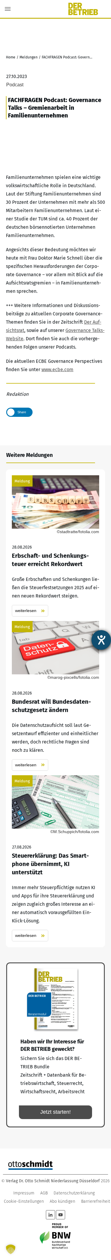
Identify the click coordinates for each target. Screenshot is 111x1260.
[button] (10, 1249)
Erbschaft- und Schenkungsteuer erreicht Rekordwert (55, 546)
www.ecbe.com (57, 369)
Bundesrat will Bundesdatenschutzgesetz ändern (55, 696)
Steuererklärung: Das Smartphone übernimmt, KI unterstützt (55, 858)
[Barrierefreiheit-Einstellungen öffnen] (101, 640)
